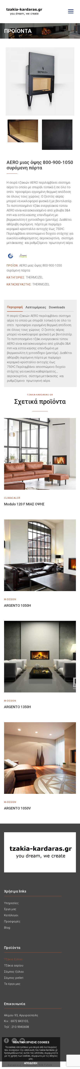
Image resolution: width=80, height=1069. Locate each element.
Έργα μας (10, 909)
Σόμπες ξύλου (14, 971)
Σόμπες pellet (13, 978)
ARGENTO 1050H (17, 605)
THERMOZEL (34, 277)
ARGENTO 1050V (17, 808)
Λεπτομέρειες (35, 307)
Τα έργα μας (12, 984)
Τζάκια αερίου (13, 965)
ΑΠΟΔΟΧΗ (30, 1063)
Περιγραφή (15, 307)
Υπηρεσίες (11, 903)
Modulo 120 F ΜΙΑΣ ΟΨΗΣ (24, 504)
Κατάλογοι (11, 915)
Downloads (57, 307)
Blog (7, 927)
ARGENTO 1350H (17, 707)
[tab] (16, 307)
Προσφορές (12, 921)
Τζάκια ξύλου (13, 959)
